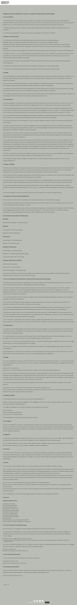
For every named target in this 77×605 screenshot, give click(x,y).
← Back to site (6, 584)
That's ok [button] (47, 602)
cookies (31, 602)
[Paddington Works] (6, 2)
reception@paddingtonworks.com (12, 210)
